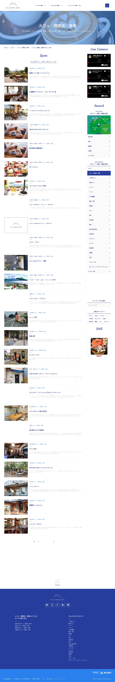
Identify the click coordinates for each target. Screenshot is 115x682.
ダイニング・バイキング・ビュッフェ (78, 660)
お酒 (70, 656)
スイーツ (107, 321)
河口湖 (91, 321)
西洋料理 (71, 652)
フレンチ (71, 650)
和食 (70, 641)
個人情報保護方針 (7, 678)
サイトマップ (57, 678)
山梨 (104, 318)
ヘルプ (43, 678)
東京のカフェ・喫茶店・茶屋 (22, 625)
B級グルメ (71, 623)
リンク (63, 678)
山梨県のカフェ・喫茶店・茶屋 (22, 629)
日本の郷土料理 (72, 643)
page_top (57, 583)
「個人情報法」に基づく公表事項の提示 (21, 678)
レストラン (98, 318)
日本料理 (71, 639)
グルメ (97, 315)
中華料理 (71, 645)
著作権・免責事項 (36, 678)
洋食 (70, 637)
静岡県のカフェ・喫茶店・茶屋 (22, 627)
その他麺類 (71, 629)
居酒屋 (70, 654)
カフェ (91, 315)
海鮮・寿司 (71, 631)
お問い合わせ (49, 678)
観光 (96, 321)
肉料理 (70, 633)
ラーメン (71, 627)
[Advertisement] (43, 561)
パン (101, 321)
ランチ (102, 315)
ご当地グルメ (72, 621)
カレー (70, 635)
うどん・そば (72, 658)
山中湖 (91, 318)
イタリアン (71, 647)
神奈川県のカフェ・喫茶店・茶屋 (23, 623)
